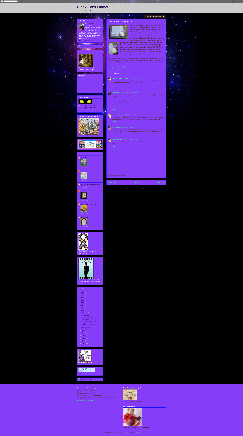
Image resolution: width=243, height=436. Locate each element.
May (83, 338)
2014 (82, 297)
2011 (82, 305)
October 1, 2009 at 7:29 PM (130, 139)
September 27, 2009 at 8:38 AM (127, 115)
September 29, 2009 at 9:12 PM (124, 127)
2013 (82, 300)
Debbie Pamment (117, 78)
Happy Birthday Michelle (89, 322)
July (83, 333)
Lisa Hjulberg (116, 92)
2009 (82, 310)
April (83, 340)
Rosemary (115, 115)
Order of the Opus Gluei (88, 191)
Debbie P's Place (85, 171)
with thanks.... (86, 327)
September (85, 315)
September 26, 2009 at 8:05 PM (132, 78)
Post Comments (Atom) (140, 189)
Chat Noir (90, 23)
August (84, 330)
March (84, 343)
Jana (113, 127)
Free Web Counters (90, 109)
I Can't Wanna (84, 217)
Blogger (138, 432)
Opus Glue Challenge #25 (89, 324)
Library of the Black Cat (88, 204)
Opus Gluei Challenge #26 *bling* (88, 318)
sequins (119, 69)
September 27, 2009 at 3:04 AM (129, 92)
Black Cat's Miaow (92, 7)
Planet (87, 369)
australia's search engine (88, 371)
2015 (82, 295)
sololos (127, 432)
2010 (82, 308)
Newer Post (112, 183)
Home (137, 183)
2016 (82, 292)
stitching (124, 69)
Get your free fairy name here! (85, 400)
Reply (114, 86)
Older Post (160, 183)
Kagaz (114, 69)
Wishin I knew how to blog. (89, 158)
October (84, 313)
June (84, 335)
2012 (82, 303)
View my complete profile (86, 40)
